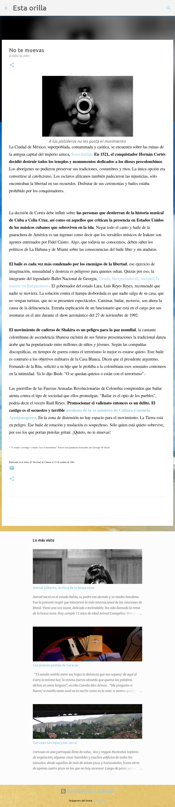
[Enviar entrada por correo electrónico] (12, 469)
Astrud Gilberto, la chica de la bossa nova (63, 588)
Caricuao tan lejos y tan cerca (55, 743)
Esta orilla (29, 8)
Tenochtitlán (81, 154)
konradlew (99, 800)
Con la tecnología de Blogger (90, 791)
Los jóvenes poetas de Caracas (55, 665)
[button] (12, 65)
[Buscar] (53, 8)
